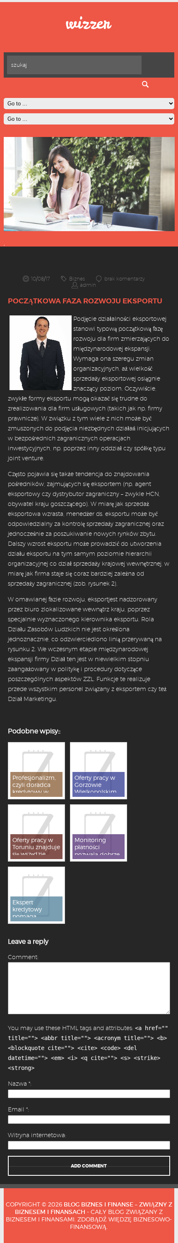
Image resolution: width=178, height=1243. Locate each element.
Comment (22, 957)
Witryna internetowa (36, 1135)
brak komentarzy (124, 279)
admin (88, 285)
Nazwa (19, 1083)
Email (18, 1109)
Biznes (77, 279)
